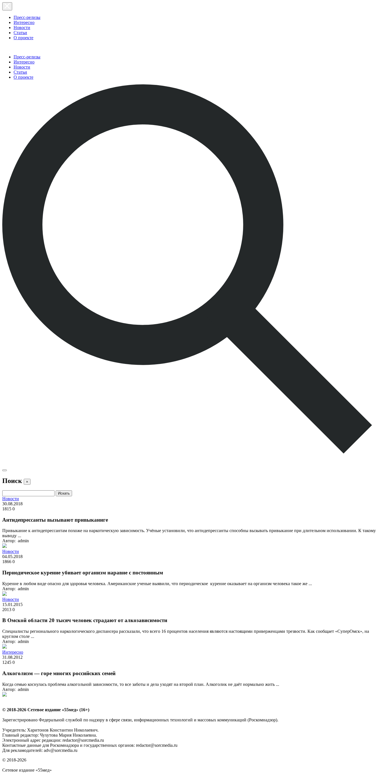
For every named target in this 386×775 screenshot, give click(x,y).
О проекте (23, 37)
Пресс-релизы (27, 17)
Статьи (20, 32)
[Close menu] (7, 6)
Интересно (24, 22)
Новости (22, 27)
